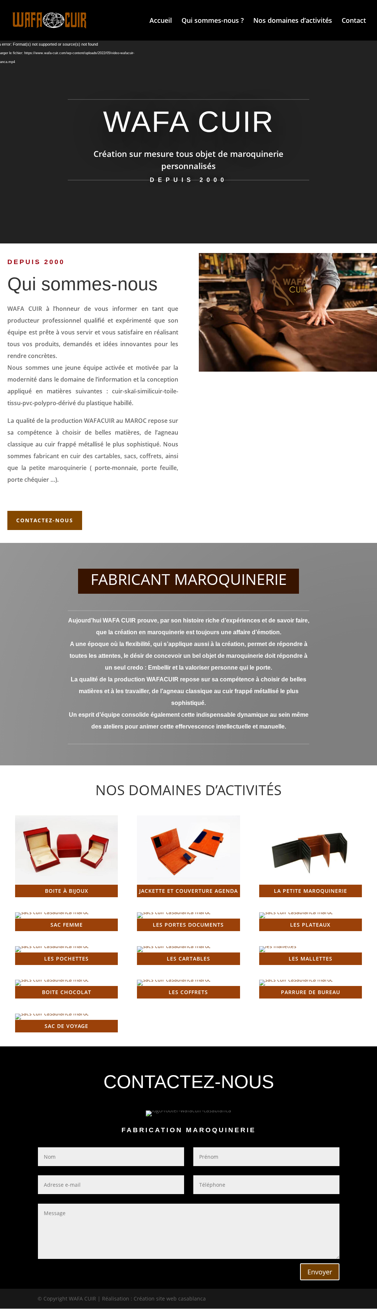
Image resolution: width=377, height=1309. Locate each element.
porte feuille (159, 468)
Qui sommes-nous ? (213, 21)
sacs (130, 456)
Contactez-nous (44, 520)
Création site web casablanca (170, 1298)
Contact (354, 21)
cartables (107, 456)
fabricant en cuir (57, 456)
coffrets (151, 456)
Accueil (160, 21)
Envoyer (319, 1271)
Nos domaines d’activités (292, 21)
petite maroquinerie (58, 468)
